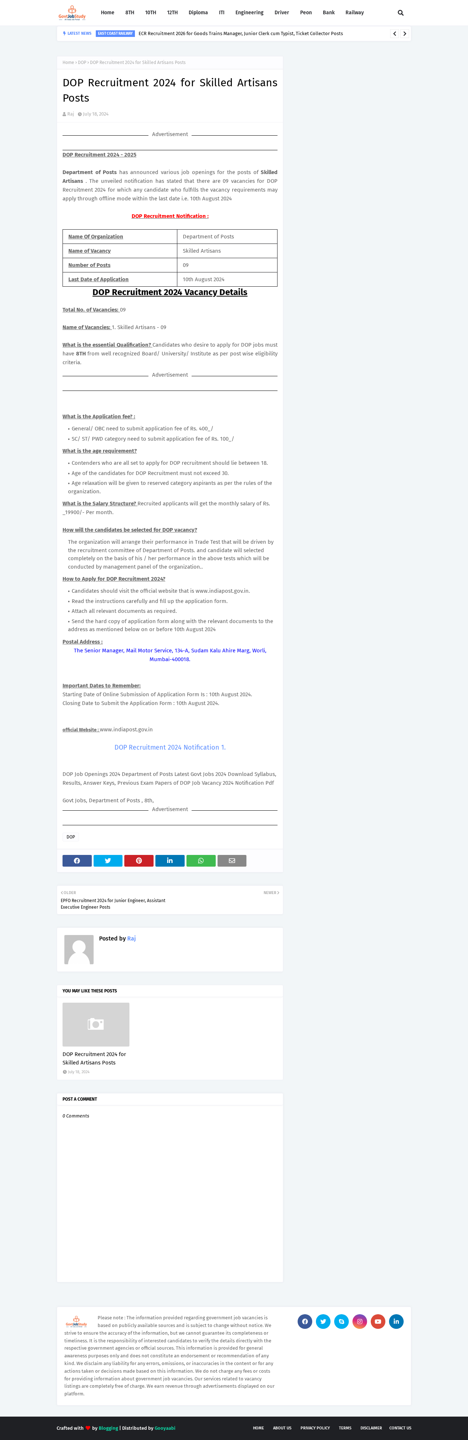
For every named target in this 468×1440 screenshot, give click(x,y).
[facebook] (305, 1321)
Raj (70, 114)
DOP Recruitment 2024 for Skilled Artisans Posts (94, 1058)
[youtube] (378, 1321)
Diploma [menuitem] (198, 13)
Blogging (108, 1428)
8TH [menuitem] (129, 13)
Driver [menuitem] (282, 13)
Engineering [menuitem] (249, 13)
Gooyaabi (165, 1428)
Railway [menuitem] (355, 13)
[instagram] (359, 1321)
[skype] (341, 1321)
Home (68, 62)
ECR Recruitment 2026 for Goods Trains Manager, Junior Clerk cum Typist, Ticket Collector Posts (241, 33)
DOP (82, 62)
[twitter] (323, 1321)
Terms (345, 1428)
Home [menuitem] (107, 13)
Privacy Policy (315, 1428)
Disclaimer (371, 1428)
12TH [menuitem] (172, 13)
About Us (282, 1428)
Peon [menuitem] (306, 13)
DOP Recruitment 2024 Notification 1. (170, 747)
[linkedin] (396, 1321)
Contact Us (400, 1428)
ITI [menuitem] (221, 13)
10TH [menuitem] (150, 13)
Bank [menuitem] (329, 13)
